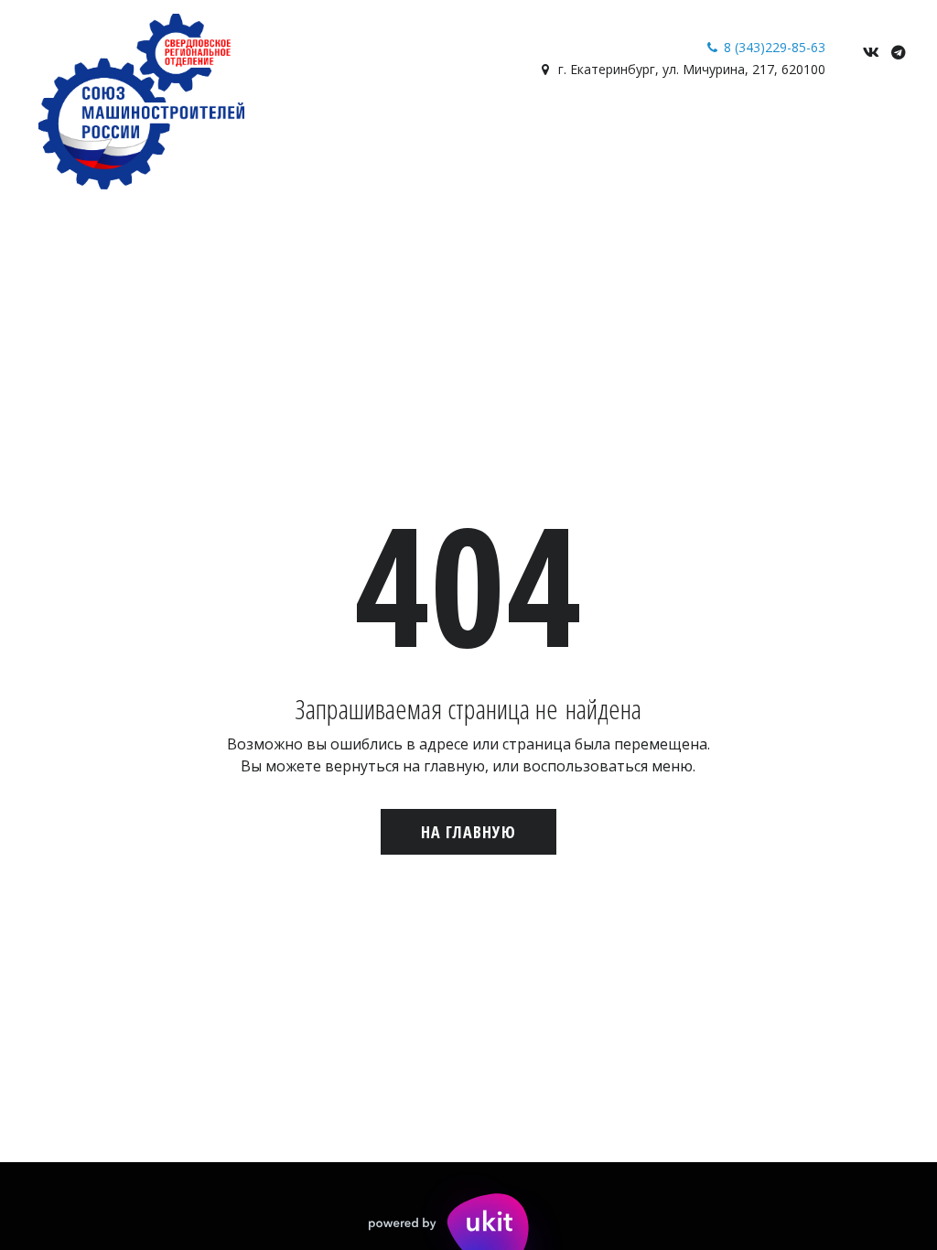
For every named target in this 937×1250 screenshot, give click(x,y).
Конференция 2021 (780, 129)
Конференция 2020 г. (624, 129)
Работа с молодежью (114, 129)
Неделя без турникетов (448, 129)
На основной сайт (279, 129)
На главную (468, 832)
